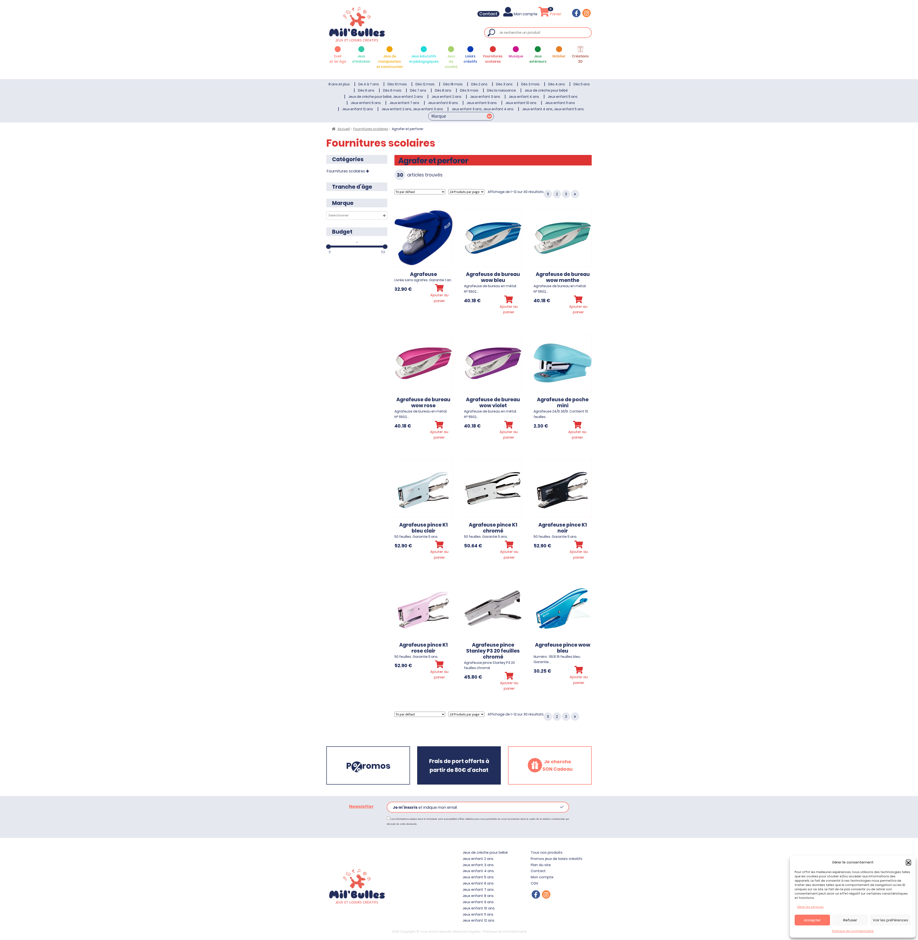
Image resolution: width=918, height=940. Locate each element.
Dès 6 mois (392, 90)
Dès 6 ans (366, 90)
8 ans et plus (339, 84)
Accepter (812, 920)
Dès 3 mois (530, 84)
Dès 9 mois (469, 90)
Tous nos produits (547, 852)
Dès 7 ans (418, 90)
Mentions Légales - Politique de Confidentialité (490, 931)
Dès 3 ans (504, 84)
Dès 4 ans (556, 84)
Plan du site (541, 865)
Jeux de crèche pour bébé (546, 90)
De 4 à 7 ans (368, 84)
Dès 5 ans (582, 84)
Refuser (850, 920)
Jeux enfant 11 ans (560, 102)
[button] (908, 862)
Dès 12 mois (425, 84)
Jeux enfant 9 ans (482, 102)
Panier (555, 14)
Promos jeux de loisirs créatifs (556, 858)
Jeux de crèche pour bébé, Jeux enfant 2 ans (385, 96)
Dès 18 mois (453, 84)
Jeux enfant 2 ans (446, 96)
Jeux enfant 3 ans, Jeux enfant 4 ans (483, 109)
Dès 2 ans (479, 84)
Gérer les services (810, 907)
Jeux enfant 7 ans (404, 102)
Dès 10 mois (397, 84)
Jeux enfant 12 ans (357, 109)
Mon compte (525, 14)
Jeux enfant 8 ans (443, 102)
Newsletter (361, 806)
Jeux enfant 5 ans (563, 96)
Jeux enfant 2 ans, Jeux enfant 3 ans (412, 109)
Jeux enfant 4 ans (524, 96)
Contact (488, 14)
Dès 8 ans (443, 90)
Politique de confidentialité (853, 931)
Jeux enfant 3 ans (485, 96)
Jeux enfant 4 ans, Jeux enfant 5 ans (553, 109)
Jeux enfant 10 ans (520, 102)
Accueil (344, 128)
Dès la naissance (501, 90)
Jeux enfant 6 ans (366, 102)
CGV (534, 883)
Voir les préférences (890, 920)
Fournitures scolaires (370, 128)
